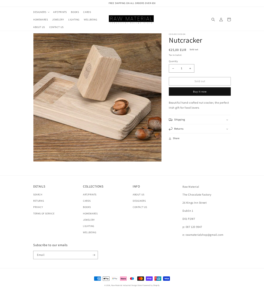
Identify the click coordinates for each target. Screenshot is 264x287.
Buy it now (200, 91)
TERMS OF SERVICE (44, 213)
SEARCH (37, 194)
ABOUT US (138, 194)
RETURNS (38, 200)
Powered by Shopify (151, 285)
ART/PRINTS (89, 194)
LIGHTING (88, 226)
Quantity (173, 61)
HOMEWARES (90, 213)
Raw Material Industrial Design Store (126, 285)
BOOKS (87, 207)
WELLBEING (89, 232)
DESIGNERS (139, 200)
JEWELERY (89, 219)
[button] (41, 12)
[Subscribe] (94, 255)
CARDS (87, 200)
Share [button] (176, 138)
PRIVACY (38, 207)
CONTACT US (140, 207)
